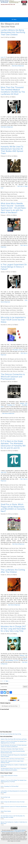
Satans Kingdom (5, 674)
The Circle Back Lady (5, 797)
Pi (24, 497)
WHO (24, 436)
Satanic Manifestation (12, 74)
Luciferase (24, 255)
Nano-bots (3, 259)
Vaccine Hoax (14, 84)
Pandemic (24, 564)
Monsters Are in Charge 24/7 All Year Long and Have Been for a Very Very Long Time (13, 628)
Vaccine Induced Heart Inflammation (13, 623)
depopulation (22, 493)
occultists (19, 564)
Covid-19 (20, 78)
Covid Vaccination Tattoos (8, 365)
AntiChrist (4, 251)
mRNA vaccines (19, 82)
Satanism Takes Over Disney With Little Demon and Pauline (14, 739)
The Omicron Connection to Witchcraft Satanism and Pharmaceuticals (13, 376)
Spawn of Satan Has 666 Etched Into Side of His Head (12, 801)
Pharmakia (3, 434)
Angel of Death (6, 556)
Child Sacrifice (22, 70)
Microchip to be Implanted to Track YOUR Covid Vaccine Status (13, 319)
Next (7, 681)
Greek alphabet (4, 497)
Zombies (15, 200)
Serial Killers (15, 135)
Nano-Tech (9, 259)
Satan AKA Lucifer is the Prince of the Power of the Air (12, 758)
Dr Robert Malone (19, 312)
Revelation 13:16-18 (18, 349)
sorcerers (6, 436)
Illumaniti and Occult (14, 560)
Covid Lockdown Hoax (7, 493)
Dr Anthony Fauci (21, 617)
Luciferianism (8, 562)
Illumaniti (9, 361)
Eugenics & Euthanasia (13, 308)
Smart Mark (4, 261)
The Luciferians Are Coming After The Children (13, 571)
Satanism (20, 74)
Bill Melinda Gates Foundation (15, 196)
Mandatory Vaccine (9, 82)
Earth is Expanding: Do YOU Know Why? (10, 786)
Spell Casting (12, 436)
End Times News (5, 419)
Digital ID (13, 255)
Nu (18, 497)
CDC (15, 615)
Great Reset (23, 495)
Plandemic (3, 566)
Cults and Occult (8, 670)
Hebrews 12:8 (23, 655)
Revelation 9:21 (11, 405)
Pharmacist (8, 432)
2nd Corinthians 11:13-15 (12, 660)
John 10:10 (3, 472)
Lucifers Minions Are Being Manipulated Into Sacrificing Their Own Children (13, 32)
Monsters (3, 678)
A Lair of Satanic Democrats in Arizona (9, 775)
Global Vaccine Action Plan (7, 369)
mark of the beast (15, 257)
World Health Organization (13, 499)
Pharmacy (14, 432)
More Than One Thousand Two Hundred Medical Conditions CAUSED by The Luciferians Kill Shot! (13, 90)
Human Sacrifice (5, 72)
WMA (5, 499)
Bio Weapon (9, 137)
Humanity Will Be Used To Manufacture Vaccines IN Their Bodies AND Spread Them (12, 149)
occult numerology (11, 564)
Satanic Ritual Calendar (6, 811)
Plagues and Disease (6, 135)
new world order (13, 497)
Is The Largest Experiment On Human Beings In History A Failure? (14, 266)
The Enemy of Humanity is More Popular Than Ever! (12, 749)
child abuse (20, 615)
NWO (5, 564)
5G (3, 255)
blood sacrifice (5, 78)
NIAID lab (8, 678)
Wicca (22, 489)
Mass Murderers (16, 562)
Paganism (24, 672)
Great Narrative (15, 495)
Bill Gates (4, 196)
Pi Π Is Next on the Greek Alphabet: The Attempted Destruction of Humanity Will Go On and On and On (13, 444)
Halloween (23, 670)
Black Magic (22, 417)
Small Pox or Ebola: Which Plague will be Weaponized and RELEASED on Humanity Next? (13, 507)
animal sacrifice (6, 676)
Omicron (15, 371)
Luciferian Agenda (13, 72)
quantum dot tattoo (20, 259)
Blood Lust (21, 306)
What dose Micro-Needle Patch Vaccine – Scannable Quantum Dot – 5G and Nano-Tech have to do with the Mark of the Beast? (14, 208)
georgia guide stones (6, 495)
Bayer (3, 137)
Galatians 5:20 (23, 403)
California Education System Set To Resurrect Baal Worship (14, 806)
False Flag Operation (12, 558)
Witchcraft (7, 423)
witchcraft (3, 438)
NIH (4, 200)
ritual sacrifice (21, 314)
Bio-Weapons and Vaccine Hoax (10, 70)
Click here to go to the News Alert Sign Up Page (10, 734)
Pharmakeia (20, 432)
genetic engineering (10, 139)
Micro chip (22, 257)
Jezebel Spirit (9, 672)
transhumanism (11, 261)
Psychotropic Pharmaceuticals (14, 434)
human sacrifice (15, 80)
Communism (13, 556)
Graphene (18, 255)
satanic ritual (9, 566)
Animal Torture (14, 676)
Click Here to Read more (18, 65)
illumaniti (7, 560)
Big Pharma (5, 425)
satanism (7, 84)
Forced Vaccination (17, 137)
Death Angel (20, 556)
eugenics (9, 427)
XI (11, 501)
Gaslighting (23, 367)
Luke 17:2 (3, 57)
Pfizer (13, 259)
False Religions (17, 670)
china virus (8, 198)
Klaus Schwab (12, 619)
